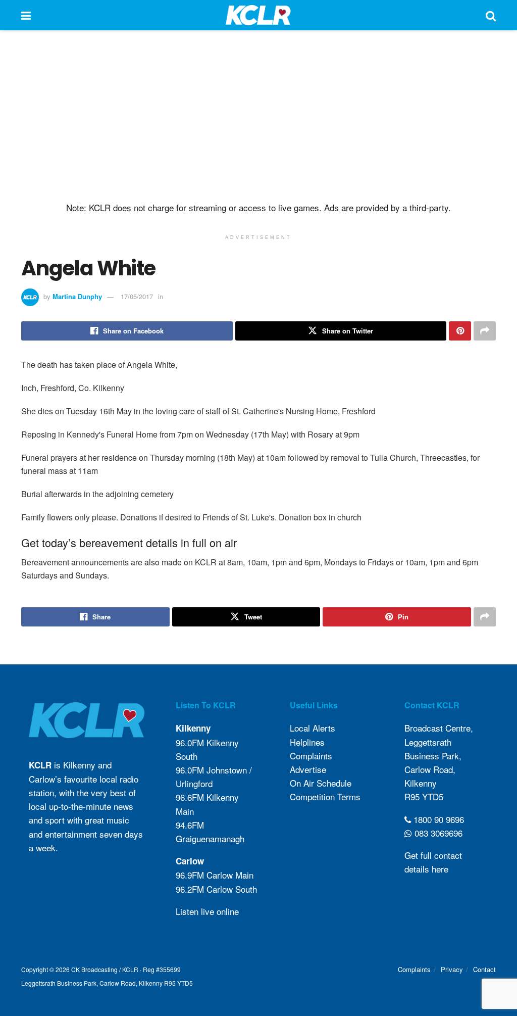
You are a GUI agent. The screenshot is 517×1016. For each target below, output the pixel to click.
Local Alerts (312, 727)
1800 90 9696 (437, 818)
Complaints (311, 755)
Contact (484, 969)
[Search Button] (491, 15)
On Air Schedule (320, 783)
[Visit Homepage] (258, 15)
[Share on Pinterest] (460, 331)
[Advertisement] (258, 116)
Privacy (452, 969)
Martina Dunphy (77, 296)
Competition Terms (325, 796)
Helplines (307, 741)
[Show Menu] (26, 15)
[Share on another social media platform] (485, 331)
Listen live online (207, 911)
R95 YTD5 (423, 796)
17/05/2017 (137, 296)
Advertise (308, 769)
